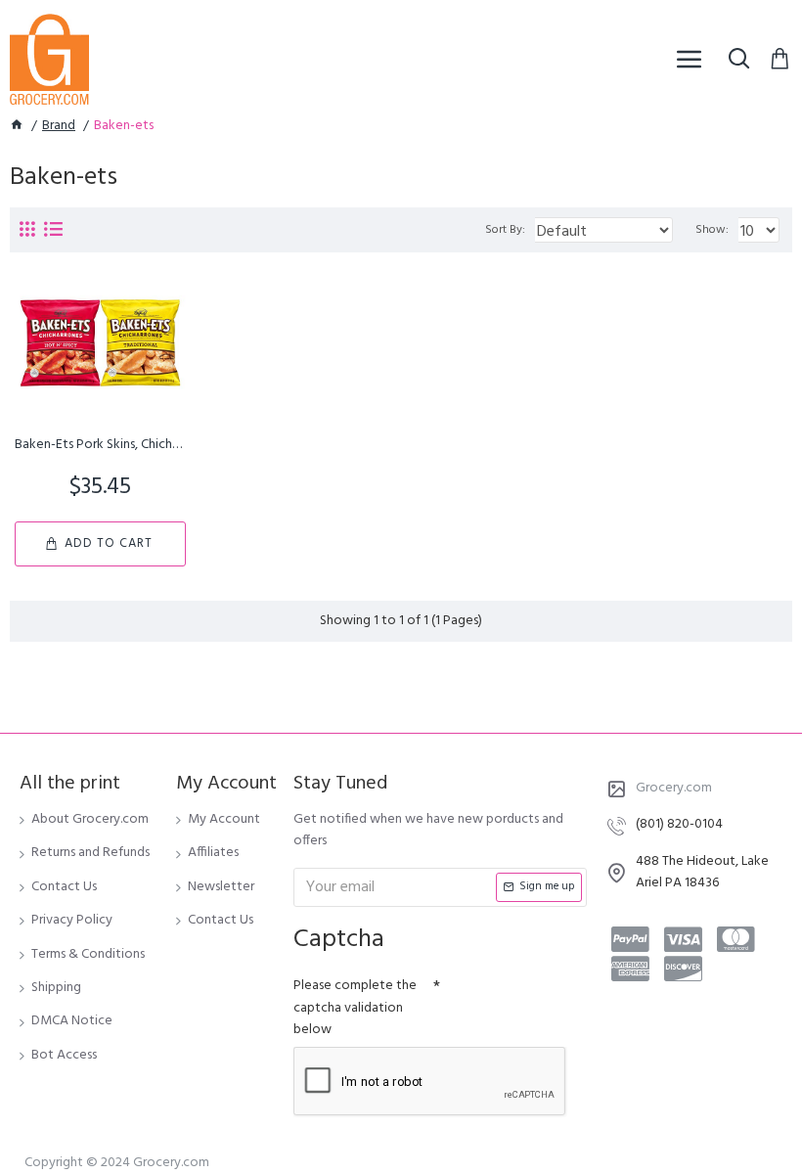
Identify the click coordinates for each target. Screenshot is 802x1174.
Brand (58, 126)
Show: (712, 230)
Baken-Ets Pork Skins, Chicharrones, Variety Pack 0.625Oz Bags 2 (100, 445)
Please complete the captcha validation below (355, 1007)
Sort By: (505, 230)
